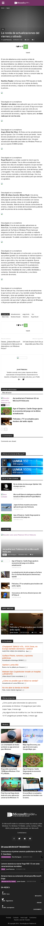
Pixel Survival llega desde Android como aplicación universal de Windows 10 (10, 795)
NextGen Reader (16, 317)
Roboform (26, 317)
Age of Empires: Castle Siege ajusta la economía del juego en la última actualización (27, 411)
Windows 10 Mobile (7, 742)
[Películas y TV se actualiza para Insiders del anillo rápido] (6, 421)
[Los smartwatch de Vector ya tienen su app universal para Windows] (11, 736)
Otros (3, 869)
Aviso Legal (24, 917)
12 (42, 869)
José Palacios (7, 39)
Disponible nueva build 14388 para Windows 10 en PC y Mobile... (10, 771)
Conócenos (32, 917)
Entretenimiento (6, 857)
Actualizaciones (15, 314)
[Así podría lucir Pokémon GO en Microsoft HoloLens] (6, 401)
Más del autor (7, 393)
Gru (33, 314)
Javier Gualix (6, 632)
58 (32, 554)
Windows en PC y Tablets (30, 790)
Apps (3, 29)
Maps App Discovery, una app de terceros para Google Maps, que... (31, 747)
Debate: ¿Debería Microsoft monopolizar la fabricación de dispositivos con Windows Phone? (11, 345)
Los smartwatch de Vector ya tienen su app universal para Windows (10, 747)
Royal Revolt (34, 317)
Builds (3, 766)
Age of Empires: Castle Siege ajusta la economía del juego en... (32, 771)
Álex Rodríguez (12, 554)
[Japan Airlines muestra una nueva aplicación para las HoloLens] (6, 507)
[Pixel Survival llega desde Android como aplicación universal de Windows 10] (11, 784)
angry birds (26, 314)
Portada (8, 917)
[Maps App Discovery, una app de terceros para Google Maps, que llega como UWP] (33, 736)
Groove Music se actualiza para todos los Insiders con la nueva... (32, 795)
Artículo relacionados (9, 390)
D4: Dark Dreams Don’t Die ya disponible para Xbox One (33, 343)
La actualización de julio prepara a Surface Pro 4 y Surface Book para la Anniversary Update (27, 574)
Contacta (15, 917)
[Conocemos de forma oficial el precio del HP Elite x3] (5, 595)
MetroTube (5, 317)
